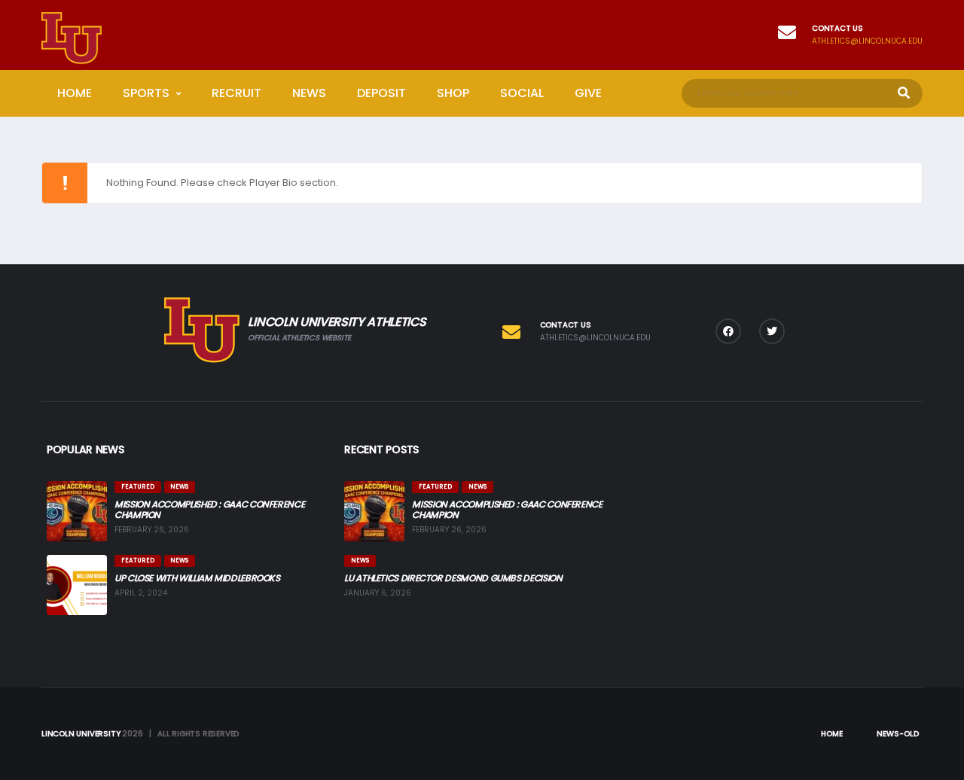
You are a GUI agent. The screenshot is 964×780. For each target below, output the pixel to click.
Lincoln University (80, 733)
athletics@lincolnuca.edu (867, 41)
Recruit (236, 93)
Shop (453, 93)
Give (588, 93)
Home (74, 93)
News (309, 93)
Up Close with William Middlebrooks (197, 577)
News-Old (898, 733)
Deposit (381, 93)
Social (522, 93)
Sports (146, 93)
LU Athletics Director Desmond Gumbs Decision (453, 577)
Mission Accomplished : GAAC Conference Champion (209, 509)
